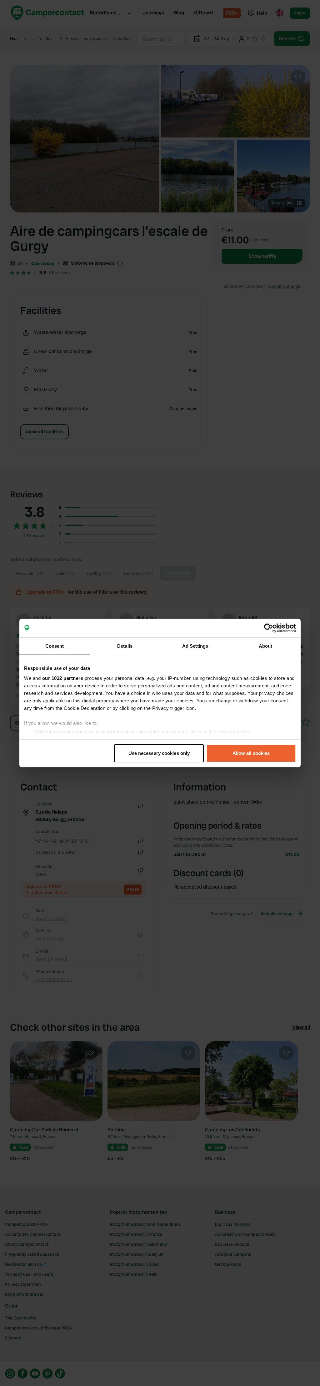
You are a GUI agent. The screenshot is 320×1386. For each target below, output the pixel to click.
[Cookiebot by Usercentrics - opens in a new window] (268, 628)
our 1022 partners (62, 678)
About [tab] (265, 646)
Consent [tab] (54, 646)
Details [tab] (124, 646)
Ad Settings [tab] (195, 646)
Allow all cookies (251, 753)
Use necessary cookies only (159, 753)
